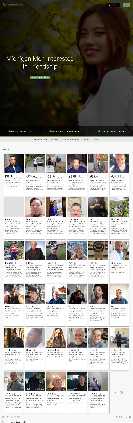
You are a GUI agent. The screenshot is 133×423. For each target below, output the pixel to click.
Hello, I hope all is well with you (56, 357)
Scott (113, 175)
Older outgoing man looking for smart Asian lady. (35, 269)
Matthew (73, 219)
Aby (70, 263)
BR (112, 306)
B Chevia (113, 269)
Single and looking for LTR (76, 403)
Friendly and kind (116, 357)
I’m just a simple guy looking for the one (98, 226)
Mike (7, 306)
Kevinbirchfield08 (75, 393)
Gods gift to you (9, 313)
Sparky (51, 306)
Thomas (115, 219)
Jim (49, 175)
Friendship (75, 140)
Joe (92, 306)
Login (126, 5)
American (65, 140)
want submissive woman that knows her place (98, 313)
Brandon (30, 219)
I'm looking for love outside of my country (98, 182)
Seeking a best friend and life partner (13, 400)
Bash (92, 175)
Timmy (72, 350)
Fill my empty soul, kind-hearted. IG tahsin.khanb (13, 269)
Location (86, 140)
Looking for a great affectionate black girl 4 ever (77, 182)
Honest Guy (50, 400)
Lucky (28, 182)
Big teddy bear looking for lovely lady (35, 400)
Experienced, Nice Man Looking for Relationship (98, 357)
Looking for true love (74, 400)
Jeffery (114, 350)
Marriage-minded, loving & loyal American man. (77, 226)
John (29, 175)
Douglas (30, 393)
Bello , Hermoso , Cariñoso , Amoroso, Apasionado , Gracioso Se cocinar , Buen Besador (76, 318)
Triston (9, 350)
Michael (51, 350)
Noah (50, 263)
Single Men (54, 140)
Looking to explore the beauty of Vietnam (13, 182)
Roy (92, 263)
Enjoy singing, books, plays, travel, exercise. (119, 316)
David (92, 219)
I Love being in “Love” (11, 226)
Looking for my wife (32, 226)
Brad (92, 350)
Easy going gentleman (53, 226)
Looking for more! (73, 357)
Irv (69, 306)
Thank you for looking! (117, 182)
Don (7, 175)
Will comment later (52, 313)
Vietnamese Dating (40, 140)
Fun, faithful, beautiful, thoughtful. (11, 316)
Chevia (114, 263)
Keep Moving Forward (53, 182)
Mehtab (9, 263)
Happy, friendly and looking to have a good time (13, 185)
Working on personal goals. (98, 269)
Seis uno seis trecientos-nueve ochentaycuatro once (77, 313)
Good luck (113, 226)
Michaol (72, 175)
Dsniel (29, 306)
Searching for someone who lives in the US (35, 313)
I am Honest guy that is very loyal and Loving (55, 403)
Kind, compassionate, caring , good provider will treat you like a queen (34, 317)
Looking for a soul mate (117, 272)
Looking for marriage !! (96, 400)
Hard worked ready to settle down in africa (34, 360)
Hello (69, 269)
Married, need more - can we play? (76, 360)
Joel (49, 219)
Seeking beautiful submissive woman (35, 357)
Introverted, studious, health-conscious (119, 313)
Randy (8, 219)
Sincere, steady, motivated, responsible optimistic (56, 269)
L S (28, 263)
